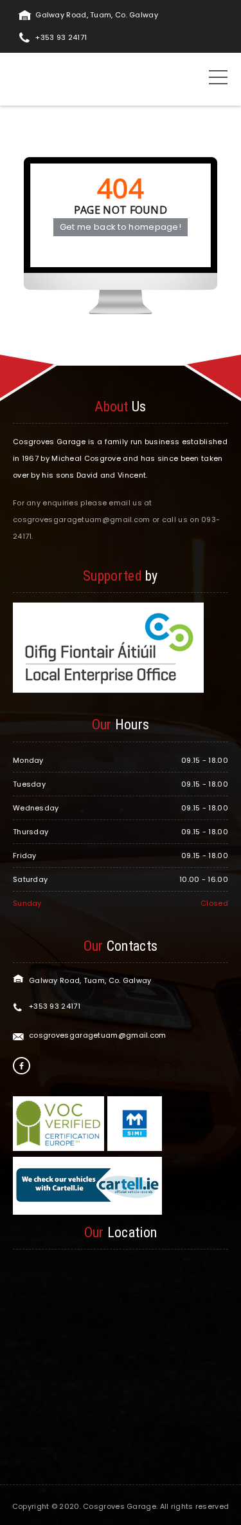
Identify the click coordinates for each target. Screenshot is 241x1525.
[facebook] (21, 1065)
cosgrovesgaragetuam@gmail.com (97, 1035)
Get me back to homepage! (120, 227)
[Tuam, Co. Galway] (46, 78)
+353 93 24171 (61, 37)
